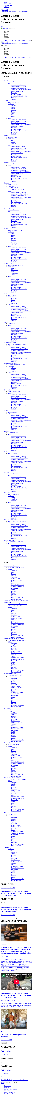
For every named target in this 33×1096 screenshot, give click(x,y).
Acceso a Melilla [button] (12, 453)
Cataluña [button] (6, 293)
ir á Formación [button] (12, 814)
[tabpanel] (16, 911)
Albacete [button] (13, 268)
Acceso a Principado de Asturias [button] (17, 521)
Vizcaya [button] (13, 500)
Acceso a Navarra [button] (13, 474)
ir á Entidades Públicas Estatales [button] (17, 779)
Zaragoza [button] (13, 143)
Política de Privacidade (10, 1089)
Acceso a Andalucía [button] (13, 102)
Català (6, 32)
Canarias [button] (6, 183)
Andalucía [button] (7, 101)
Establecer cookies (9, 1094)
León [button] (12, 236)
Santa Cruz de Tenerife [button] (17, 189)
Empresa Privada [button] (16, 94)
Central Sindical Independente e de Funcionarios (14, 11)
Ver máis (3, 1043)
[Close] (1, 1062)
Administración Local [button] (17, 91)
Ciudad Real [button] (14, 270)
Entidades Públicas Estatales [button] (19, 96)
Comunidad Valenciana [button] (10, 363)
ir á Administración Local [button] (15, 675)
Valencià (6, 37)
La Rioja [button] (6, 431)
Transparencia (8, 5)
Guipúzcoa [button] (14, 499)
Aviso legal (7, 1087)
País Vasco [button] (7, 492)
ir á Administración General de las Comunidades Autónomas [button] (17, 604)
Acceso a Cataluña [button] (13, 295)
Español (6, 31)
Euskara (6, 34)
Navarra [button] (6, 472)
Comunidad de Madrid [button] (10, 342)
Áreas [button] (9, 83)
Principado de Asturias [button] (10, 519)
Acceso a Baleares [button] (13, 164)
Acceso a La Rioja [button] (13, 432)
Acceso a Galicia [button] (12, 412)
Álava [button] (13, 497)
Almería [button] (13, 105)
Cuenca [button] (13, 271)
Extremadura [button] (7, 390)
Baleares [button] (6, 162)
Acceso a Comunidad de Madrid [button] (17, 344)
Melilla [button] (6, 451)
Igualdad (6, 1055)
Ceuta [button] (5, 322)
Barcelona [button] (14, 298)
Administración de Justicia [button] (18, 85)
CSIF (2, 1083)
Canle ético (7, 1090)
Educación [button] (14, 93)
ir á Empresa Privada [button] (13, 744)
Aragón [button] (6, 135)
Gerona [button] (13, 300)
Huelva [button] (13, 112)
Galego (6, 36)
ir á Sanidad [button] (11, 849)
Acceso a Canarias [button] (13, 184)
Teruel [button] (13, 142)
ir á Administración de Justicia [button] (16, 567)
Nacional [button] (6, 80)
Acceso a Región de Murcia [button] (15, 541)
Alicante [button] (13, 368)
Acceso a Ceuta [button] (12, 323)
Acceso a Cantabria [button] (13, 210)
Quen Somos (7, 3)
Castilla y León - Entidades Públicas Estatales (18, 40)
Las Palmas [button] (14, 187)
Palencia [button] (13, 238)
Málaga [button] (13, 115)
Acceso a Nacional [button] (13, 82)
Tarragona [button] (14, 303)
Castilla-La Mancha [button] (9, 263)
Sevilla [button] (13, 116)
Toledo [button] (13, 274)
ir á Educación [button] (12, 710)
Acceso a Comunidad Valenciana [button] (17, 364)
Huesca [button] (13, 140)
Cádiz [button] (13, 107)
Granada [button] (13, 110)
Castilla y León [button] (8, 229)
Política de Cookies (9, 1092)
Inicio (5, 2)
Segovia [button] (13, 240)
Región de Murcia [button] (9, 540)
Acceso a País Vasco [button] (13, 494)
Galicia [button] (6, 410)
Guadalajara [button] (14, 273)
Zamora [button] (13, 244)
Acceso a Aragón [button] (12, 137)
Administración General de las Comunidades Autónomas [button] (19, 87)
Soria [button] (12, 241)
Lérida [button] (13, 301)
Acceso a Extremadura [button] (14, 391)
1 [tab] (16, 918)
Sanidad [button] (13, 99)
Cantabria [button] (7, 208)
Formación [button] (14, 97)
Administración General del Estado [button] (21, 89)
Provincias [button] (11, 104)
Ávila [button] (12, 233)
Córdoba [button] (13, 108)
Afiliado (6, 7)
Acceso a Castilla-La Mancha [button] (16, 265)
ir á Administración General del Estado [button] (18, 640)
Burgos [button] (13, 235)
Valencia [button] (13, 371)
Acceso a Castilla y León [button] (15, 230)
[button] (8, 28)
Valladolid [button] (14, 243)
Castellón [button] (13, 369)
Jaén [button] (12, 113)
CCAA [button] (10, 569)
